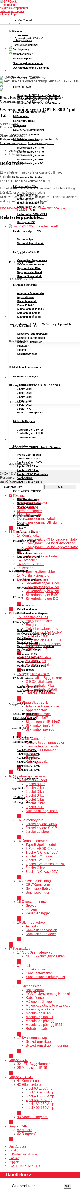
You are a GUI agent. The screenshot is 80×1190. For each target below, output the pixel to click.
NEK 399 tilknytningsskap (32, 588)
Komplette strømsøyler (31, 337)
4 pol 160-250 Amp (28, 766)
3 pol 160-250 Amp (28, 754)
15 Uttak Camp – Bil (25, 325)
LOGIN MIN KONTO (24, 1166)
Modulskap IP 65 (27, 654)
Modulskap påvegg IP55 (31, 665)
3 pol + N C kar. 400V (29, 482)
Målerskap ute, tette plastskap (35, 646)
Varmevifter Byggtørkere (32, 260)
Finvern (21, 528)
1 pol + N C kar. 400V (29, 462)
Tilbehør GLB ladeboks (31, 218)
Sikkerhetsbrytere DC (30, 163)
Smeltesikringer (26, 507)
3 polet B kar (24, 396)
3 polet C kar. (25, 478)
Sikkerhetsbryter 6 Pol (30, 155)
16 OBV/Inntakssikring (27, 490)
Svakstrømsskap (27, 686)
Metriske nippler (22, 58)
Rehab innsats (26, 669)
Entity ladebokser (27, 194)
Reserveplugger (27, 532)
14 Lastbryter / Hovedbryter (30, 111)
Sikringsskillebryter (29, 503)
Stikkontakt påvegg (29, 316)
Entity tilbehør (25, 198)
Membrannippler (23, 54)
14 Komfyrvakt (22, 86)
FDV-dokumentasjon (23, 1154)
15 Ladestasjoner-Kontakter (25, 176)
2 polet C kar (24, 389)
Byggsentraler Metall (29, 272)
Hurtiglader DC (26, 222)
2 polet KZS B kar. (28, 466)
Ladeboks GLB (26, 210)
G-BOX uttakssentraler (31, 264)
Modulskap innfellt (28, 658)
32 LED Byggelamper (26, 713)
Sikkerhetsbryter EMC (30, 159)
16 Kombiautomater (25, 446)
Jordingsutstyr (22, 49)
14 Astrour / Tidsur (24, 120)
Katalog (23, 23)
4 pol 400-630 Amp (28, 769)
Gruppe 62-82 (17, 788)
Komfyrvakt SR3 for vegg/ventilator (38, 95)
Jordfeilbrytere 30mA (30, 429)
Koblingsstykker (27, 353)
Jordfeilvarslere (26, 437)
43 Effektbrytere (23, 741)
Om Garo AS (25, 20)
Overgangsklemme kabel (28, 63)
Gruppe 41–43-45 (19, 727)
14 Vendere (19, 125)
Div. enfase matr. (27, 301)
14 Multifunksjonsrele (26, 134)
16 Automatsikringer (25, 376)
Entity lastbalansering (30, 202)
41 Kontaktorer (22, 737)
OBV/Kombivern (27, 499)
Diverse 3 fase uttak (29, 276)
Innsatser (23, 345)
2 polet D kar (24, 392)
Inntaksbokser (26, 605)
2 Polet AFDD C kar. (29, 458)
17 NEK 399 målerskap (27, 579)
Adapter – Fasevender (30, 293)
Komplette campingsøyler (32, 334)
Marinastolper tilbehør (30, 243)
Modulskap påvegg (28, 662)
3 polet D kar (24, 404)
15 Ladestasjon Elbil (25, 186)
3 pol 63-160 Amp (27, 750)
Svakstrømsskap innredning (34, 690)
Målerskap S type (27, 642)
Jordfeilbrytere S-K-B (30, 433)
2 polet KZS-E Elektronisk (32, 474)
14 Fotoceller (21, 116)
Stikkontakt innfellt (28, 313)
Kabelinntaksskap (28, 609)
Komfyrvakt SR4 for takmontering (37, 99)
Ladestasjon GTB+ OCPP (32, 214)
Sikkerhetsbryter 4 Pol (30, 151)
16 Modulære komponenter (25, 367)
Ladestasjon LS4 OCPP (31, 206)
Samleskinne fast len (29, 553)
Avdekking (23, 549)
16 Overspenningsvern (26, 515)
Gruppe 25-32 (17, 704)
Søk (67, 1186)
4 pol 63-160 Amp (27, 762)
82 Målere (19, 797)
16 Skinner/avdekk (24, 540)
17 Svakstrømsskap (24, 678)
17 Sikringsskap (18, 570)
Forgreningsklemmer (25, 44)
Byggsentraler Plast (29, 268)
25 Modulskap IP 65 (24, 718)
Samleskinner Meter (29, 557)
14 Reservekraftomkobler (28, 130)
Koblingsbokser (22, 40)
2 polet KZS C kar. (28, 470)
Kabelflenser (25, 638)
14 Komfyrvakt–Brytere (23, 77)
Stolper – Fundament (29, 341)
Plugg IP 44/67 (25, 305)
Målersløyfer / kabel (29, 650)
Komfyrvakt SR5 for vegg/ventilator (38, 103)
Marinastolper (25, 239)
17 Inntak (18, 597)
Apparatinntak (25, 297)
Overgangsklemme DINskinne (31, 67)
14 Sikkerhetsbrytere (26, 139)
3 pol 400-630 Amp (28, 758)
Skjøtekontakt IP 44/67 (30, 309)
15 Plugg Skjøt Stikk (25, 284)
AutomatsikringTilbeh (30, 412)
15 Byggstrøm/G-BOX (26, 252)
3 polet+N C (24, 408)
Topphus (22, 349)
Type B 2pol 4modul (29, 454)
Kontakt (14, 1158)
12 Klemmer (16, 31)
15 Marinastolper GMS (27, 231)
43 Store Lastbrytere (25, 778)
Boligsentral (24, 630)
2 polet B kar (24, 384)
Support (14, 1162)
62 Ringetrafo (21, 802)
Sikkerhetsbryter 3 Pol (30, 147)
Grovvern (23, 524)
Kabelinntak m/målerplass (33, 613)
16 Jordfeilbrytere (24, 421)
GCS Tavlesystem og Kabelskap (36, 634)
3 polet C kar (24, 400)
